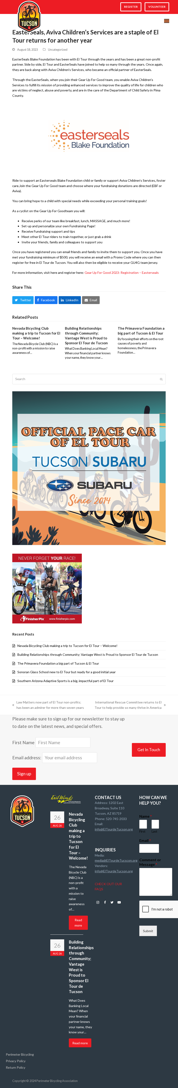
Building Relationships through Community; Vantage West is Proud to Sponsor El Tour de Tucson (87, 654)
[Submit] (161, 379)
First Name (23, 742)
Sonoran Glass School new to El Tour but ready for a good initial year (66, 672)
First (142, 831)
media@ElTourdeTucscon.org (116, 860)
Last (154, 831)
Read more (78, 922)
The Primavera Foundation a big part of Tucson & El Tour (58, 663)
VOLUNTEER (156, 6)
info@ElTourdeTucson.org (114, 829)
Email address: (27, 757)
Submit (148, 931)
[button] (166, 21)
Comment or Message (150, 862)
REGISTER (131, 6)
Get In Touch (148, 749)
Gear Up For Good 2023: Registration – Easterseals (122, 273)
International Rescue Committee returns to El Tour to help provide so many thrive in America (126, 705)
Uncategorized (57, 49)
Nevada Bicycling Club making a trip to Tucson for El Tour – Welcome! (36, 333)
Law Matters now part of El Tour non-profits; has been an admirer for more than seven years (48, 705)
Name (145, 816)
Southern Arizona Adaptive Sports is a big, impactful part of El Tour (65, 681)
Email (145, 840)
